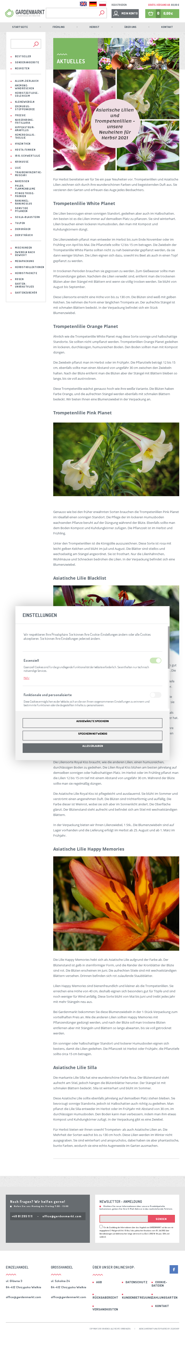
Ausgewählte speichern (92, 721)
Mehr (26, 678)
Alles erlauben (92, 746)
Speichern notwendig (92, 733)
